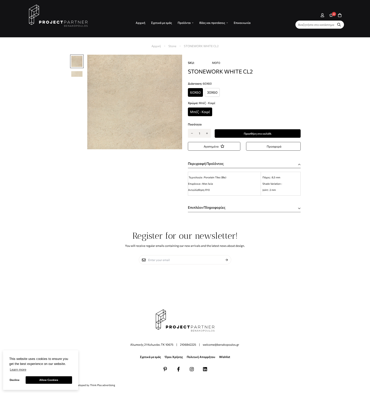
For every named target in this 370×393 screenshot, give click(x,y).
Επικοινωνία (242, 22)
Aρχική (140, 22)
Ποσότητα (195, 124)
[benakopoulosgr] (58, 16)
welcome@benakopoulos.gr (221, 344)
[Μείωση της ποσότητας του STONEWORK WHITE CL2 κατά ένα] (192, 133)
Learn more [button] (18, 369)
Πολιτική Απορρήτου (201, 357)
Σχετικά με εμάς (161, 22)
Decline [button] (14, 379)
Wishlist (224, 357)
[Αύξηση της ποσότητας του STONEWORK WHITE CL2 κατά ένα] (207, 133)
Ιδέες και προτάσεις (212, 22)
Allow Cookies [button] (48, 379)
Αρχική (156, 46)
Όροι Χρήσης (174, 357)
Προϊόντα (184, 22)
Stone (172, 46)
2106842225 (188, 344)
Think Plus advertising (102, 385)
